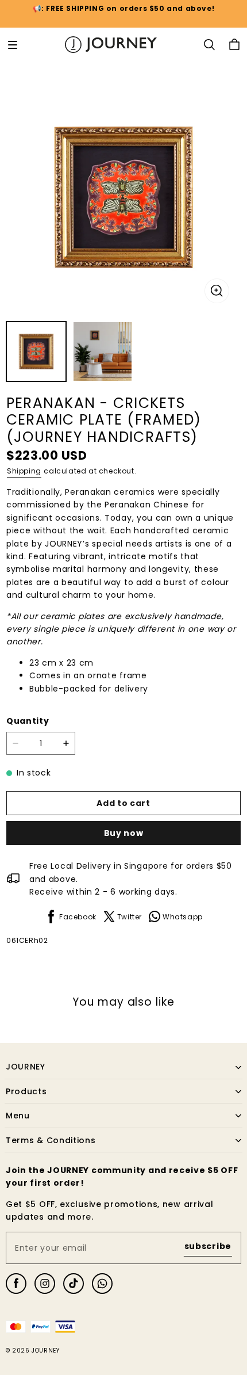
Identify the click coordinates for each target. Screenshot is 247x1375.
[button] (12, 44)
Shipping (24, 471)
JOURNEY (45, 1350)
